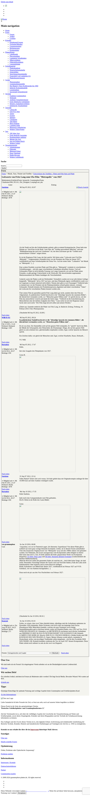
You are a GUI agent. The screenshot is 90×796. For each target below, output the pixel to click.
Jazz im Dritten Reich (17, 141)
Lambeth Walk (15, 125)
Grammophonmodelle (17, 84)
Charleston (13, 119)
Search (3, 166)
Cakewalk (13, 110)
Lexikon (12, 38)
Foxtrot (12, 116)
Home (7, 30)
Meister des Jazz (15, 139)
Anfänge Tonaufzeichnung (19, 100)
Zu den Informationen (8, 695)
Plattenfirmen (9, 52)
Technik (8, 94)
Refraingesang (15, 48)
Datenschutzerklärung (8, 766)
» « (37, 791)
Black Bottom (14, 123)
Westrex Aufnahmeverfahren (20, 104)
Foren (7, 32)
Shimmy (12, 118)
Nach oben (5, 315)
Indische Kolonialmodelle (18, 88)
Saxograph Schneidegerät (18, 92)
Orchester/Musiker (16, 44)
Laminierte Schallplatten (18, 58)
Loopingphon (14, 90)
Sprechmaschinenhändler (18, 74)
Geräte (7, 80)
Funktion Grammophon (18, 96)
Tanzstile (8, 108)
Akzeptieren (22, 793)
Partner (3, 770)
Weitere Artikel (15, 143)
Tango (12, 114)
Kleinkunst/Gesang (16, 42)
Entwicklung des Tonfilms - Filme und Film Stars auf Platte (53, 174)
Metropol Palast (15, 151)
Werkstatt (13, 98)
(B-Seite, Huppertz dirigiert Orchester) (58, 557)
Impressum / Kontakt (8, 762)
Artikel (12, 36)
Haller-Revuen (15, 155)
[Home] (4, 19)
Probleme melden (7, 754)
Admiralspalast (15, 147)
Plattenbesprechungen (17, 78)
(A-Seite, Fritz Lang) (34, 557)
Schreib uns (5, 682)
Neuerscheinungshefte (17, 70)
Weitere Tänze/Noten (17, 129)
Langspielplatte (15, 64)
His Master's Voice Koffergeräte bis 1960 (24, 86)
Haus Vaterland (15, 153)
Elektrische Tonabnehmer (18, 106)
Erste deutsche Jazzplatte (18, 135)
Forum (12, 34)
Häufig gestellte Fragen (9, 742)
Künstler (8, 40)
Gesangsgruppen (15, 46)
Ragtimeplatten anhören (18, 137)
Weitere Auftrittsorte (17, 157)
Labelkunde (14, 54)
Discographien (15, 56)
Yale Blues (13, 121)
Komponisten (14, 50)
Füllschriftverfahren (16, 62)
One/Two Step (15, 112)
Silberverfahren (15, 60)
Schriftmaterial (10, 66)
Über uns (4, 668)
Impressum (34, 729)
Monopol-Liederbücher (18, 127)
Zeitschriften (14, 72)
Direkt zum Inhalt (7, 2)
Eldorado (13, 149)
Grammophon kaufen (8, 774)
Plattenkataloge (15, 68)
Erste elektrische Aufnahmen (20, 102)
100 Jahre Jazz (15, 133)
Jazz (6, 131)
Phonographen (15, 82)
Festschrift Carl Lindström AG (20, 76)
